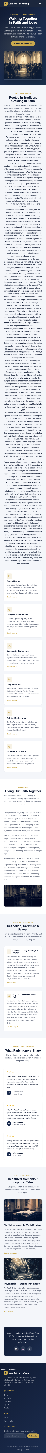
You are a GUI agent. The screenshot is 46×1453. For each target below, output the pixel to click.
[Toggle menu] (40, 3)
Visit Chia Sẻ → (12, 982)
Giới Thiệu (7, 1398)
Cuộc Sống (7, 1401)
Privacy (19, 1450)
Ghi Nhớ (6, 1418)
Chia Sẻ (3, 1369)
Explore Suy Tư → (13, 1027)
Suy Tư (6, 1404)
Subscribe (33, 1436)
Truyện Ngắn (13, 1369)
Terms (27, 1450)
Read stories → (9, 1312)
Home (6, 1395)
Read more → (12, 597)
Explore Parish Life (21, 43)
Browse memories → (11, 1253)
